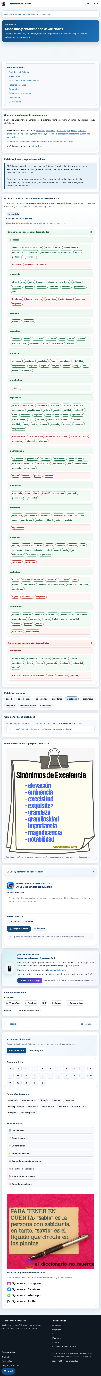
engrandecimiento (49, 252)
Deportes (69, 1100)
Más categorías (27, 1112)
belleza (15, 580)
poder (65, 415)
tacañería (26, 476)
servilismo (45, 658)
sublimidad (85, 134)
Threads (55, 1342)
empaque (73, 545)
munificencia (59, 459)
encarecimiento (30, 252)
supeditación (18, 663)
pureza (81, 515)
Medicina (63, 1106)
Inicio (54, 1361)
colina (31, 282)
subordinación (59, 658)
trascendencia (18, 419)
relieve (15, 370)
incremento (66, 252)
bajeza (85, 436)
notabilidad (51, 134)
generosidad (32, 459)
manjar (15, 343)
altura (57, 247)
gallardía (38, 550)
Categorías (6, 1361)
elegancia (61, 545)
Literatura (33, 1106)
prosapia (66, 424)
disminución (30, 264)
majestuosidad (81, 463)
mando (15, 675)
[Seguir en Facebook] (24, 1289)
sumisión (73, 658)
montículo (64, 282)
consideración (34, 410)
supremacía (35, 619)
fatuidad (40, 419)
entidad (67, 410)
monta (48, 415)
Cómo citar (14, 89)
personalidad (79, 287)
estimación (79, 410)
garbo (47, 550)
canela (27, 339)
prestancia (74, 134)
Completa (15, 921)
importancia (25, 134)
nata (24, 343)
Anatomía (12, 1100)
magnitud (33, 366)
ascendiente (41, 405)
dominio (15, 614)
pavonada (16, 468)
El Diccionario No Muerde (64, 1346)
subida (39, 247)
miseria (15, 476)
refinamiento (57, 343)
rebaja (41, 264)
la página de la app (56, 970)
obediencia (32, 658)
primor (45, 343)
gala (48, 463)
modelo (58, 520)
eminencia (50, 130)
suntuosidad (29, 468)
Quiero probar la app (30, 980)
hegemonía (53, 614)
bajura (30, 663)
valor (30, 419)
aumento (16, 252)
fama (26, 424)
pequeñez (80, 299)
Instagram (56, 1329)
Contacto (5, 1357)
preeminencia (81, 614)
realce (86, 366)
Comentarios (15, 101)
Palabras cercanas (17, 85)
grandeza (82, 130)
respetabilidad (18, 429)
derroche (16, 463)
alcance (15, 405)
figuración (46, 493)
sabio (14, 291)
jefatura (38, 624)
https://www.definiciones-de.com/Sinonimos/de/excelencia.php (42, 729)
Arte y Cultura (28, 1100)
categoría (77, 405)
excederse (57, 699)
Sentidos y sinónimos (19, 72)
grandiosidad (13, 134)
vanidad (77, 419)
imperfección (18, 528)
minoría (15, 668)
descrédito (17, 441)
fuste (14, 415)
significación (77, 415)
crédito (47, 410)
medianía (64, 663)
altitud (48, 247)
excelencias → (88, 1024)
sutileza (70, 343)
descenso (16, 264)
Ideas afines (14, 76)
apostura (26, 545)
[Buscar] (88, 3)
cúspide (41, 282)
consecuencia (18, 410)
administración (60, 619)
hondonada (17, 299)
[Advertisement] (50, 50)
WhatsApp (56, 1338)
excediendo (41, 699)
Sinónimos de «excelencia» (46, 723)
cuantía (57, 410)
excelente (11, 705)
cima (23, 282)
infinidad (79, 361)
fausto (54, 361)
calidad (66, 405)
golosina (81, 339)
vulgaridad (16, 304)
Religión (12, 1112)
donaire (49, 545)
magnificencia (38, 134)
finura (71, 339)
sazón (14, 520)
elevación (40, 130)
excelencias (87, 699)
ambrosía (16, 339)
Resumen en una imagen (20, 93)
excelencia (45, 14)
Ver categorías (37, 1050)
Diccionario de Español (14, 14)
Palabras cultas (79, 1106)
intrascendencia (36, 436)
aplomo (15, 545)
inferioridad (37, 146)
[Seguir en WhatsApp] (24, 1295)
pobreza (37, 476)
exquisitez (72, 130)
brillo (80, 459)
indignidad (30, 441)
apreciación (28, 405)
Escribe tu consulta (15, 892)
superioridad (12, 137)
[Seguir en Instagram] (24, 1283)
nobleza (78, 252)
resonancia (78, 424)
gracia (56, 550)
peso (57, 415)
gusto (65, 550)
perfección (63, 134)
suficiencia (65, 419)
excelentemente (28, 705)
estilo (82, 545)
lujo (69, 463)
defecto (39, 663)
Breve (30, 921)
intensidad (25, 415)
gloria (74, 580)
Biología (44, 1100)
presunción (52, 419)
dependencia (18, 658)
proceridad (41, 287)
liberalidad (45, 459)
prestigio (55, 424)
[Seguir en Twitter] (24, 1301)
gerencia (28, 624)
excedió (10, 699)
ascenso (28, 247)
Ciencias (56, 1100)
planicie (38, 299)
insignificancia (66, 299)
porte (74, 550)
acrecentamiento (70, 247)
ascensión (16, 247)
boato (71, 459)
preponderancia (19, 619)
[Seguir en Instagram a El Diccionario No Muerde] (50, 1231)
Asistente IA (14, 97)
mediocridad (27, 597)
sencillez (74, 436)
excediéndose (25, 699)
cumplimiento (31, 515)
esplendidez (17, 459)
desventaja (52, 663)
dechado (39, 520)
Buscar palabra (16, 1050)
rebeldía (25, 675)
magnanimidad (18, 366)
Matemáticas (48, 1106)
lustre (34, 424)
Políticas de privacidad (68, 1361)
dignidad (16, 424)
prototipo (69, 520)
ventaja (47, 619)
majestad (45, 366)
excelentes (45, 705)
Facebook (56, 1325)
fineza (62, 339)
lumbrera (54, 287)
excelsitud (61, 130)
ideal (49, 520)
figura (36, 493)
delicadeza (38, 339)
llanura (29, 299)
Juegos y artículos (10, 1365)
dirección (16, 624)
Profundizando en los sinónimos (24, 80)
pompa (76, 366)
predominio (66, 614)
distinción (77, 282)
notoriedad (59, 493)
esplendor (28, 463)
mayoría (55, 366)
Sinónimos (33, 14)
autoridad (55, 405)
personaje (66, 287)
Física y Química (16, 1106)
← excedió (11, 1024)
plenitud (70, 515)
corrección (17, 515)
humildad (63, 436)
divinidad (26, 580)
